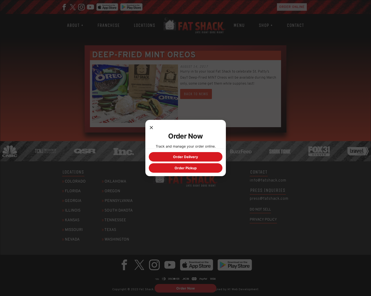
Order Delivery (185, 157)
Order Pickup (186, 168)
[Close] (151, 127)
